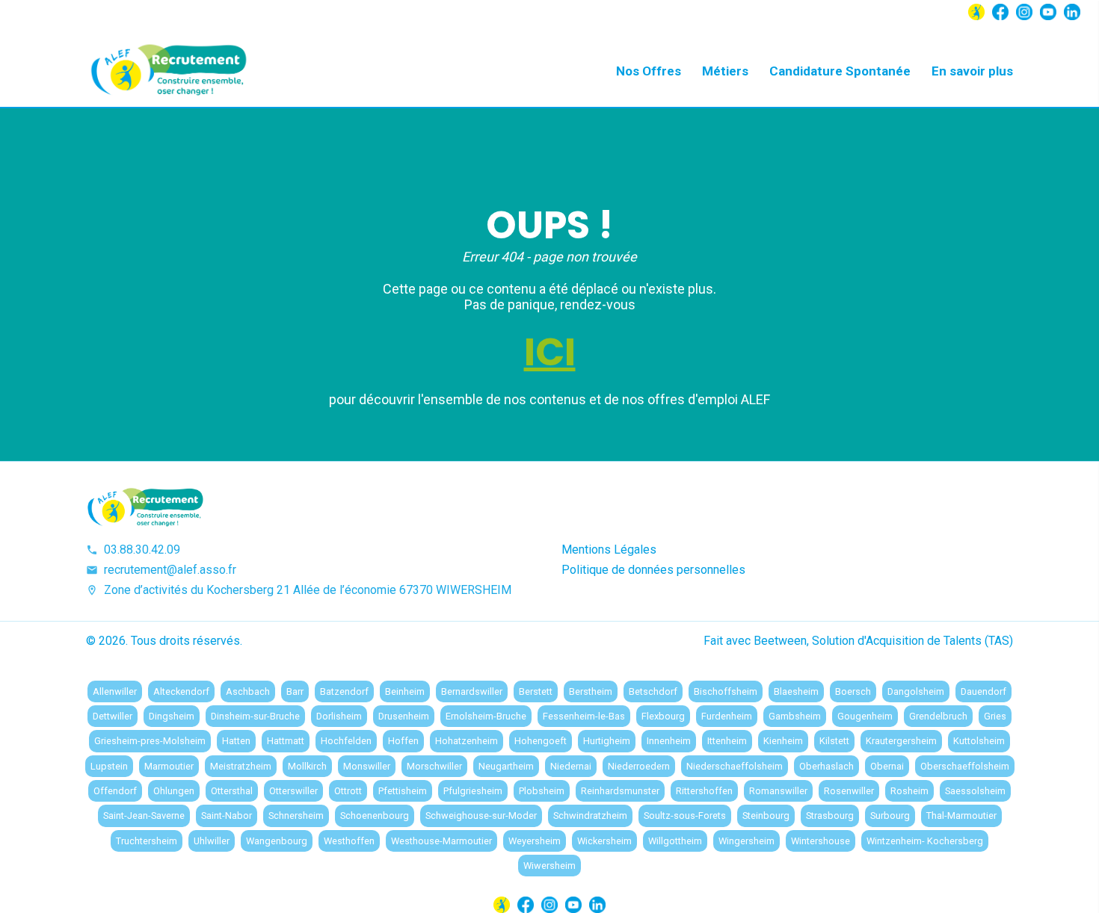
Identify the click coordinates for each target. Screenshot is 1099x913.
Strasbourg (830, 815)
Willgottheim (675, 841)
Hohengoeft (540, 740)
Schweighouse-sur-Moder (481, 815)
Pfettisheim (402, 790)
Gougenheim (865, 716)
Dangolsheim (915, 691)
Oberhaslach (826, 766)
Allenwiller (115, 691)
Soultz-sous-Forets (685, 815)
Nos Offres (648, 71)
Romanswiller (778, 790)
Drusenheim (403, 716)
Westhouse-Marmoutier (441, 841)
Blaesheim (796, 691)
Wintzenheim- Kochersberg (924, 841)
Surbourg (890, 815)
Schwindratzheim (590, 815)
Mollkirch (307, 766)
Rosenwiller (849, 790)
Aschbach (248, 691)
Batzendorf (344, 691)
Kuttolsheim (979, 740)
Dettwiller (112, 716)
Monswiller (366, 766)
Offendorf (115, 790)
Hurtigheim (606, 740)
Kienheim (783, 740)
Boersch (853, 691)
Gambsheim (795, 716)
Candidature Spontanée (840, 71)
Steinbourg (765, 815)
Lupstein (109, 766)
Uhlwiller (212, 841)
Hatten (236, 740)
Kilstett (834, 740)
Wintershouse (820, 841)
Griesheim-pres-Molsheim (150, 740)
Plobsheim (541, 790)
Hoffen (403, 740)
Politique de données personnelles (653, 570)
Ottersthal (232, 790)
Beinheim (405, 691)
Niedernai (570, 766)
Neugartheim (506, 766)
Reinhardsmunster (620, 790)
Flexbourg (663, 716)
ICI (550, 352)
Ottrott (348, 790)
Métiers (725, 71)
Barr (295, 691)
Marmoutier (169, 766)
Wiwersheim (549, 865)
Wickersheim (604, 841)
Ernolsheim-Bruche (486, 716)
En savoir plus (972, 71)
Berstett (535, 691)
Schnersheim (296, 815)
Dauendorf (983, 691)
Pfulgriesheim (472, 790)
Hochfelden (346, 740)
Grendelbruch (938, 716)
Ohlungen (173, 790)
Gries (995, 716)
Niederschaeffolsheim (734, 766)
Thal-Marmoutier (961, 815)
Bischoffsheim (725, 691)
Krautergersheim (901, 740)
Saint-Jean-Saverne (144, 815)
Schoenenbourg (374, 815)
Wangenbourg (276, 841)
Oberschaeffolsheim (964, 766)
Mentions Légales (608, 549)
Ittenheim (727, 740)
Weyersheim (534, 841)
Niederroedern (639, 766)
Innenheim (669, 740)
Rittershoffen (704, 790)
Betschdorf (653, 691)
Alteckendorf (181, 691)
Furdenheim (726, 716)
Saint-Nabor (226, 815)
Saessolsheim (975, 790)
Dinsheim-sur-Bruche (255, 716)
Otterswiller (293, 790)
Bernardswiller (471, 691)
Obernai (887, 766)
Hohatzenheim (466, 740)
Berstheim (590, 691)
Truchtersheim (146, 841)
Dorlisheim (339, 716)
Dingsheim (171, 716)
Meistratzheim (240, 766)
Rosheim (909, 790)
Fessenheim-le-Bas (584, 716)
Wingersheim (746, 841)
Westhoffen (349, 841)
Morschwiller (434, 766)
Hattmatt (285, 740)
